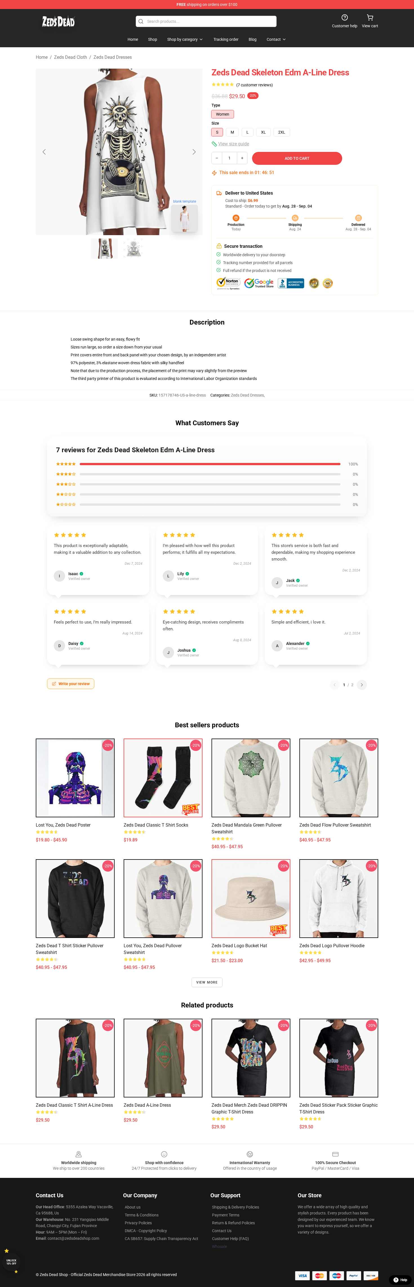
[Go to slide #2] (133, 248)
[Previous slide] (44, 152)
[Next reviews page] (362, 685)
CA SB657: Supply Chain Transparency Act (161, 1238)
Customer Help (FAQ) (230, 1238)
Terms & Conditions (142, 1215)
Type (216, 105)
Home (42, 57)
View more (207, 982)
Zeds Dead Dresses (113, 57)
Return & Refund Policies (233, 1223)
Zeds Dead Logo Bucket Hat (239, 945)
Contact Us (222, 1230)
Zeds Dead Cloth (70, 57)
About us (133, 1207)
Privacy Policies (138, 1223)
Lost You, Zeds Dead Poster (63, 825)
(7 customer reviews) (254, 85)
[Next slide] (194, 152)
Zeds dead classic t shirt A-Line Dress (74, 1105)
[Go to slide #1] (104, 248)
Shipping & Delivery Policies (235, 1207)
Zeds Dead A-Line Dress (147, 1105)
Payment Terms (225, 1215)
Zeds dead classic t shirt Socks (156, 825)
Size (215, 123)
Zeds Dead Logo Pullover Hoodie (331, 945)
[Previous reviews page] (335, 685)
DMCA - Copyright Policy (146, 1230)
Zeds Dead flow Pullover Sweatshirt (335, 825)
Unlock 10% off (11, 1262)
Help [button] (403, 1280)
